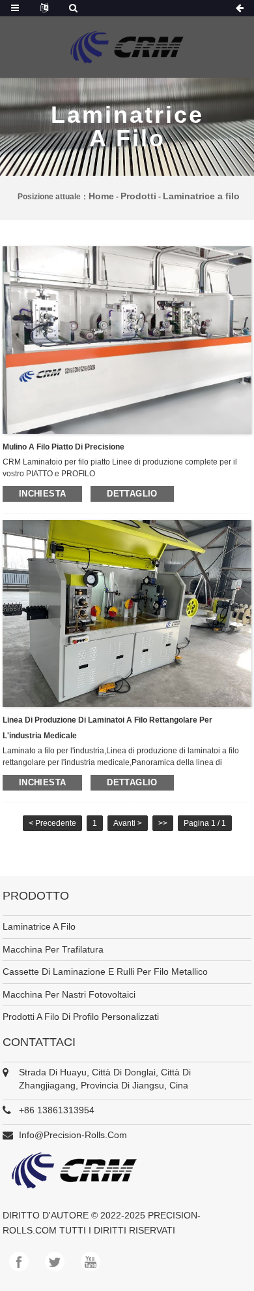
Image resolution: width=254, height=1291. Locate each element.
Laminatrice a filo (201, 196)
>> (162, 823)
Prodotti (138, 196)
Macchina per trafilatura (53, 949)
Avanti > (127, 823)
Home (101, 196)
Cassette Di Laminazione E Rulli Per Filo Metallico (105, 971)
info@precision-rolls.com (73, 1135)
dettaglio (132, 493)
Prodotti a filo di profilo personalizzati (81, 1016)
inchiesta (42, 493)
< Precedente (52, 823)
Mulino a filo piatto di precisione (63, 446)
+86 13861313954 (56, 1110)
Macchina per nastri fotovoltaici (69, 994)
